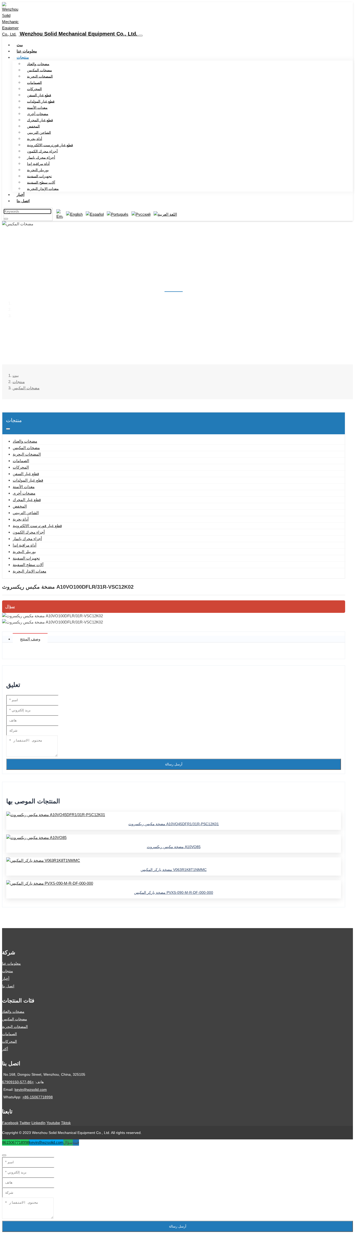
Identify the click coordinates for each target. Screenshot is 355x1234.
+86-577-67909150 (18, 1082)
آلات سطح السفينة (41, 182)
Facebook (10, 1123)
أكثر (5, 1049)
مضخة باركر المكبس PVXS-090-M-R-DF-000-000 (173, 892)
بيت (20, 45)
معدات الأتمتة (37, 107)
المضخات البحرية (40, 76)
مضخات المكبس (39, 70)
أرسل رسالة (173, 764)
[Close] (4, 1155)
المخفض (33, 126)
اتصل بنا (23, 201)
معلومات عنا (27, 51)
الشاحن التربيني (39, 132)
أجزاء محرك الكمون (42, 151)
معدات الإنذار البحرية (43, 188)
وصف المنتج (30, 639)
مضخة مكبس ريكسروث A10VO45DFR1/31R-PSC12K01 (173, 824)
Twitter (24, 1123)
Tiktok (66, 1123)
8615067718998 (15, 1142)
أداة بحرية (34, 138)
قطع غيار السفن (39, 95)
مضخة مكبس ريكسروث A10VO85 (174, 847)
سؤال (10, 606)
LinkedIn (38, 1123)
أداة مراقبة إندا (38, 163)
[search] (6, 219)
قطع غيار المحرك (40, 120)
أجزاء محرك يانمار (41, 157)
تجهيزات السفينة (39, 176)
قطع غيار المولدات (41, 101)
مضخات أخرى (37, 113)
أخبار (20, 194)
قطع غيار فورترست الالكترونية (50, 145)
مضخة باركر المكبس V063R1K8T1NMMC (174, 870)
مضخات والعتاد (38, 64)
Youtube (53, 1123)
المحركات (34, 89)
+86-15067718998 (37, 1097)
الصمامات (34, 82)
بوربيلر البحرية (38, 170)
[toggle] (141, 35)
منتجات (23, 57)
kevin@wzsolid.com (31, 1089)
